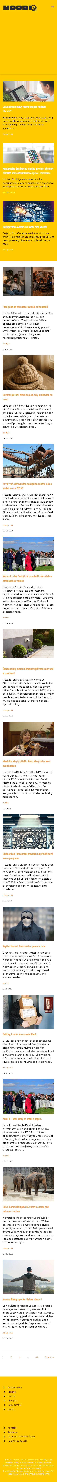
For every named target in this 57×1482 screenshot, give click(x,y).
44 (36, 1357)
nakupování (8, 134)
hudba (6, 803)
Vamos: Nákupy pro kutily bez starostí (22, 1299)
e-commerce (9, 192)
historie (6, 618)
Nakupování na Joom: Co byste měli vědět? (25, 226)
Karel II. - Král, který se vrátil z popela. (22, 1118)
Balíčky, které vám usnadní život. (20, 1034)
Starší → (49, 1357)
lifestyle (6, 344)
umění (5, 983)
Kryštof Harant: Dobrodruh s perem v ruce (24, 946)
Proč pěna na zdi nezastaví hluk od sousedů (25, 306)
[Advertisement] (28, 41)
